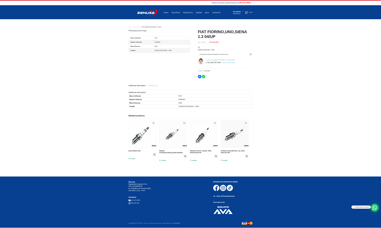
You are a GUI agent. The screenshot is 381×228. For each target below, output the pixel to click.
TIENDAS (199, 12)
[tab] (137, 85)
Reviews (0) (153, 86)
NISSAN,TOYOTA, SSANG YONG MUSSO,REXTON (200, 151)
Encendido (137, 27)
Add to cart (154, 154)
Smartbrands (176, 223)
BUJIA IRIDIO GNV (134, 151)
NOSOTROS (175, 12)
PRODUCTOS (188, 12)
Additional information (137, 86)
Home (130, 27)
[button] (199, 47)
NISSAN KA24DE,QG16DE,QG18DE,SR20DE (171, 151)
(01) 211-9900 (245, 3)
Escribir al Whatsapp (228, 62)
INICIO (166, 12)
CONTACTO (216, 12)
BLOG (207, 12)
